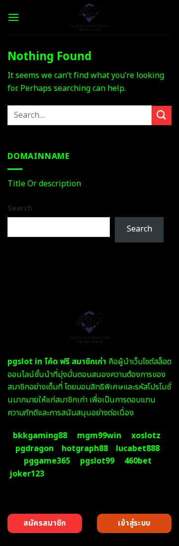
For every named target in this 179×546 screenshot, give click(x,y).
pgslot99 (97, 461)
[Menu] (13, 17)
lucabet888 (138, 449)
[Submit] (162, 115)
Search (19, 208)
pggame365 (47, 461)
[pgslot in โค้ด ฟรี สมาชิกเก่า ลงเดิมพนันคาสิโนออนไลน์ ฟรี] (89, 17)
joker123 (26, 474)
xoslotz (146, 436)
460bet (138, 461)
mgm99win (99, 436)
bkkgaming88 (40, 436)
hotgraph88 (85, 449)
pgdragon (34, 449)
